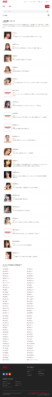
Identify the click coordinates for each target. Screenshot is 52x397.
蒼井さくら (6, 310)
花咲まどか (30, 289)
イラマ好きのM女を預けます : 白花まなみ (21, 210)
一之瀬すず (30, 299)
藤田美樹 (30, 348)
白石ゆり (5, 320)
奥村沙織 (30, 352)
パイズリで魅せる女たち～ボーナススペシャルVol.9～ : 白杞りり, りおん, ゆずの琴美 (30, 83)
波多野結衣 (16, 241)
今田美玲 (30, 303)
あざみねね (30, 350)
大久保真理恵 (31, 343)
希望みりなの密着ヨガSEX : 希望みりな (21, 128)
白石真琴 (5, 350)
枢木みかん (30, 278)
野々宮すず (16, 90)
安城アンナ (6, 312)
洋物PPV (40, 371)
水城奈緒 (30, 341)
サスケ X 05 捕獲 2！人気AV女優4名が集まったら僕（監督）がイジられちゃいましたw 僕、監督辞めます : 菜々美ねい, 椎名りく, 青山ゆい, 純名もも (30, 165)
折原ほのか (30, 357)
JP (48, 1)
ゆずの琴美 (6, 346)
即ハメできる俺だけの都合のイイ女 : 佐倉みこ (22, 59)
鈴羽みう (5, 341)
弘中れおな (6, 308)
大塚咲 (29, 285)
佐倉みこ (15, 56)
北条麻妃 (5, 292)
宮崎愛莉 (5, 352)
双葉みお (5, 336)
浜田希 (5, 301)
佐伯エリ (15, 218)
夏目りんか (16, 44)
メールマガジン (41, 375)
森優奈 (5, 289)
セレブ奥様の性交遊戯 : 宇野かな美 (20, 199)
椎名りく (15, 160)
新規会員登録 (41, 373)
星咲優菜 (30, 312)
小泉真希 (5, 348)
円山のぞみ (6, 287)
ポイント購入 (32, 1)
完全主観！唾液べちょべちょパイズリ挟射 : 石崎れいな (24, 140)
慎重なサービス (18, 385)
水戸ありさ (16, 102)
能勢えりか (6, 339)
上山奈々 (30, 339)
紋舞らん (30, 271)
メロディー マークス (32, 359)
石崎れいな (16, 136)
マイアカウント (18, 383)
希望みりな (16, 125)
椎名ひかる (30, 282)
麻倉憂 (5, 296)
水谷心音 (5, 318)
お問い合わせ (18, 381)
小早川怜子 (30, 296)
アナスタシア (6, 282)
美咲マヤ (30, 327)
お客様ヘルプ (40, 1)
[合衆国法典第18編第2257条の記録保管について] (39, 392)
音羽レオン (16, 253)
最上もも (5, 285)
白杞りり (15, 79)
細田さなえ (6, 303)
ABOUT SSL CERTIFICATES (6, 370)
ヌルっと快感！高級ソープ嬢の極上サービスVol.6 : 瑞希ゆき (25, 187)
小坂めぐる (6, 355)
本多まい (30, 329)
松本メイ (30, 325)
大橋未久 (5, 271)
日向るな (5, 306)
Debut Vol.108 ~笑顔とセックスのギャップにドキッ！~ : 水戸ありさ (27, 105)
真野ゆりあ (30, 280)
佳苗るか (30, 320)
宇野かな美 (16, 195)
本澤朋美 (5, 315)
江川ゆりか (16, 230)
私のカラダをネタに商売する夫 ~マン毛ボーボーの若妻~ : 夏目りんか (27, 48)
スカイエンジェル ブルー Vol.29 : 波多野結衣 (22, 245)
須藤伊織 (5, 269)
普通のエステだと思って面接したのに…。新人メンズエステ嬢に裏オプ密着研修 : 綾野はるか (30, 176)
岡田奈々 (30, 315)
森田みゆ (15, 67)
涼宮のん (5, 334)
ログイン (25, 1)
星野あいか (30, 292)
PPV (10, 6)
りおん (15, 33)
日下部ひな (6, 359)
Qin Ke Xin (30, 346)
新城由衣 (15, 149)
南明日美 (30, 287)
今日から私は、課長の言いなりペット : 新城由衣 (23, 153)
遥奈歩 (5, 327)
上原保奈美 (30, 355)
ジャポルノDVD (30, 369)
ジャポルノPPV (41, 369)
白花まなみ (16, 206)
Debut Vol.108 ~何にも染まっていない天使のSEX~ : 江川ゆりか (26, 233)
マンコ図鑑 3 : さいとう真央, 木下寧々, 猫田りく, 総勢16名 (25, 256)
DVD (4, 6)
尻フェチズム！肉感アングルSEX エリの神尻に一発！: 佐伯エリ (26, 222)
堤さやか (30, 273)
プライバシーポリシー (7, 387)
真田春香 (30, 276)
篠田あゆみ (6, 343)
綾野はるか (16, 172)
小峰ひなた (6, 322)
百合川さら (6, 325)
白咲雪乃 (15, 113)
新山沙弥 (5, 273)
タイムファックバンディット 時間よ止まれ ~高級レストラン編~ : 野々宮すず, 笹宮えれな (30, 95)
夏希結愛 (5, 332)
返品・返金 (5, 385)
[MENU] (48, 15)
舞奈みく (30, 294)
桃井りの (5, 329)
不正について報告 (6, 383)
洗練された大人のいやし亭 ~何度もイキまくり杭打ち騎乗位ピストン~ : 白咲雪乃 (30, 117)
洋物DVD (29, 371)
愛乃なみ (30, 269)
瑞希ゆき (15, 184)
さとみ (5, 280)
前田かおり (6, 299)
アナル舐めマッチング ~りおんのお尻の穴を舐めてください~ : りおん (27, 36)
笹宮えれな (30, 308)
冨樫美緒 (5, 357)
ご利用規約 (29, 375)
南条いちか (6, 278)
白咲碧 (29, 318)
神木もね (5, 276)
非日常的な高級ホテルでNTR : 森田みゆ (21, 71)
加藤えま (30, 310)
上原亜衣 (30, 301)
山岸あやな (30, 322)
